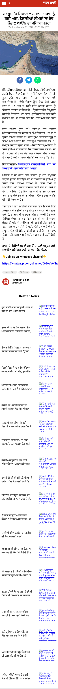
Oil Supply (24, 272)
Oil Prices (36, 272)
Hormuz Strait (10, 272)
